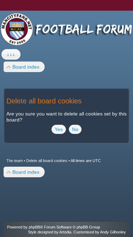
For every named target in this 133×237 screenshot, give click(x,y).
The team (14, 160)
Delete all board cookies (46, 160)
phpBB (34, 227)
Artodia (65, 232)
